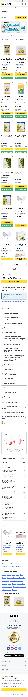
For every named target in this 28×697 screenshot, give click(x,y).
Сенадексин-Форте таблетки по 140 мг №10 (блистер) (7, 542)
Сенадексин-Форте (6, 547)
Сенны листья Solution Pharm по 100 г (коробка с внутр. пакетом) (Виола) (7, 173)
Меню (2, 4)
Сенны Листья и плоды (6, 65)
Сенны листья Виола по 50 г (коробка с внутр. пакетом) (6, 210)
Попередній (21, 525)
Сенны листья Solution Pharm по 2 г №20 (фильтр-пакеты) (21, 172)
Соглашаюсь (14, 689)
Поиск (18, 4)
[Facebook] (8, 648)
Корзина (25, 4)
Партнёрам (4, 669)
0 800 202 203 (14, 625)
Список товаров (22, 4)
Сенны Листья (18, 104)
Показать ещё (14, 264)
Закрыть (26, 675)
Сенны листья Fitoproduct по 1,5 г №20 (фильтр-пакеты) (21, 210)
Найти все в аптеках (21, 17)
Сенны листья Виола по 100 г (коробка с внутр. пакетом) (20, 136)
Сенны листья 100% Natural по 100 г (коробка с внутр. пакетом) (20, 246)
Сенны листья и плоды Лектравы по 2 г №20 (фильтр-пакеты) (7, 98)
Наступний (25, 525)
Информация (5, 665)
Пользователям (5, 661)
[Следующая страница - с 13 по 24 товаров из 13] (18, 269)
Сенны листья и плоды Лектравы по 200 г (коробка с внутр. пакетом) (6, 60)
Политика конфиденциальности (14, 694)
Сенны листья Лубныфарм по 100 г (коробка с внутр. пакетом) (20, 98)
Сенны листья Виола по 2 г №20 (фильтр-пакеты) (6, 136)
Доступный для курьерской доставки (13, 45)
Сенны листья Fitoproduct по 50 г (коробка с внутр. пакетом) (6, 246)
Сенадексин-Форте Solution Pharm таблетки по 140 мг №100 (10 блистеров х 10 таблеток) (20, 542)
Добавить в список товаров (13, 43)
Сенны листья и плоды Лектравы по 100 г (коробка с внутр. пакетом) (20, 60)
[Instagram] (12, 648)
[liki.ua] (8, 4)
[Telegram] (19, 648)
